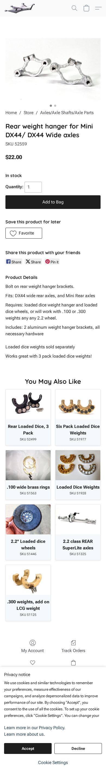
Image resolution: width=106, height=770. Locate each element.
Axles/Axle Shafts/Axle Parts (67, 112)
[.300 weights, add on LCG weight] (28, 580)
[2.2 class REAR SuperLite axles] (77, 519)
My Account (32, 650)
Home (11, 112)
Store (28, 112)
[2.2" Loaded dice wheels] (28, 519)
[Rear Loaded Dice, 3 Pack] (28, 404)
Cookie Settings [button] (53, 762)
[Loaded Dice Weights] (77, 465)
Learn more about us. (24, 734)
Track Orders (73, 650)
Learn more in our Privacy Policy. (35, 727)
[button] (20, 8)
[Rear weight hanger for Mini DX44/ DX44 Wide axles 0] (53, 69)
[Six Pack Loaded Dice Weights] (77, 404)
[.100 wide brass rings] (28, 465)
